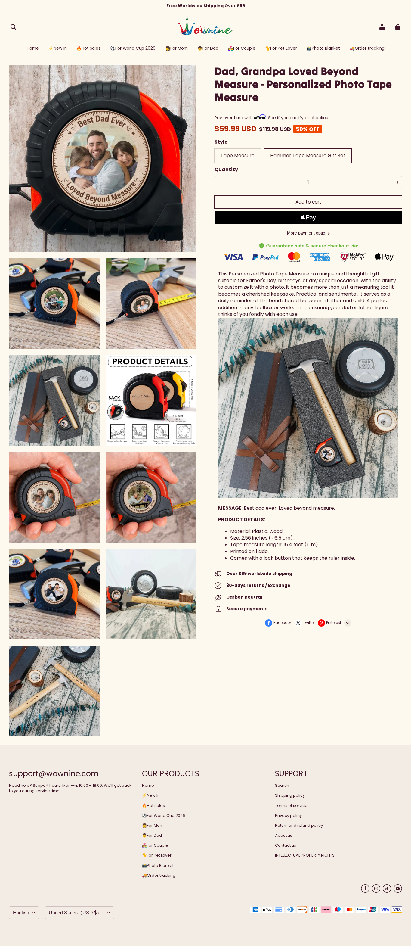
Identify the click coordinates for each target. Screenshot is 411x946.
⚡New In (151, 795)
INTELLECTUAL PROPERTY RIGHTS (305, 855)
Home (148, 785)
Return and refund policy (299, 825)
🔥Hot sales (153, 805)
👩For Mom (153, 825)
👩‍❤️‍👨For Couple (155, 845)
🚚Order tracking (158, 875)
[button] (13, 27)
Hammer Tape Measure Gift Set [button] (307, 155)
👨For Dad (152, 835)
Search (282, 785)
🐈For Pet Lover (157, 855)
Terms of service (291, 805)
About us (283, 835)
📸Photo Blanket (158, 865)
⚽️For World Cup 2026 (163, 815)
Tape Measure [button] (238, 155)
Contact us (285, 845)
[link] (133, 48)
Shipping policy (290, 795)
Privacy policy (288, 815)
